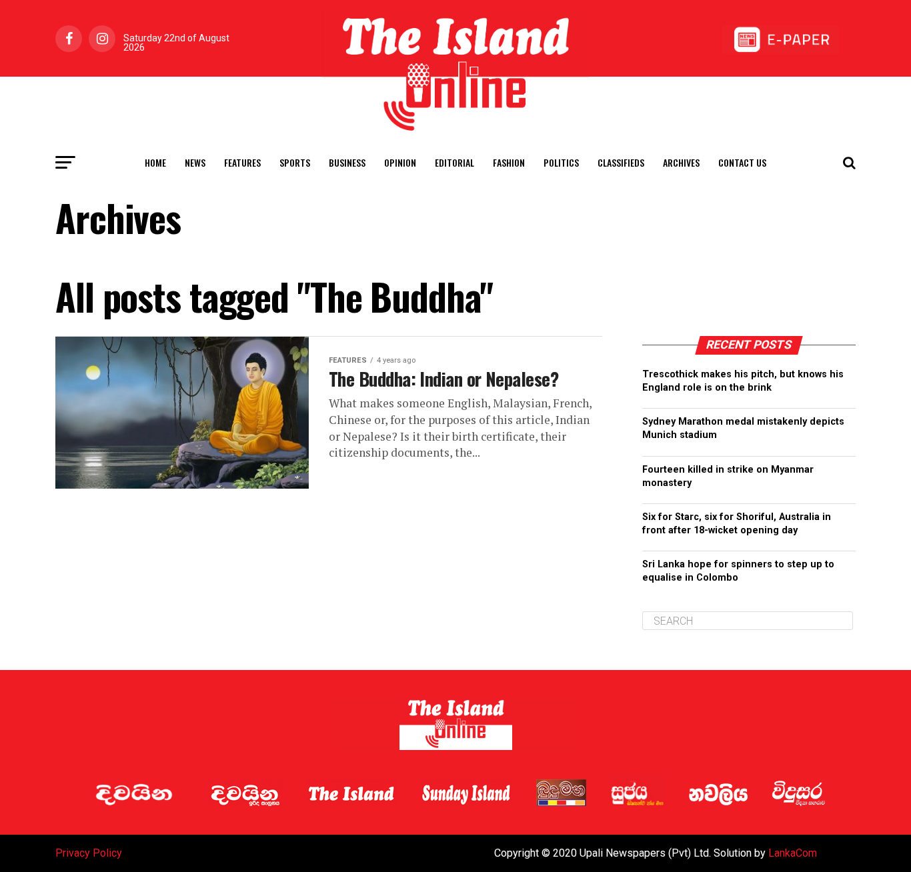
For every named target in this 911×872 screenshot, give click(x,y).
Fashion (509, 162)
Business (347, 162)
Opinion (400, 162)
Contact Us (742, 162)
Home (155, 162)
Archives (681, 162)
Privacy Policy (88, 853)
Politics (561, 162)
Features (242, 162)
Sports (294, 162)
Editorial (454, 162)
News (195, 162)
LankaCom (792, 853)
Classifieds (621, 162)
